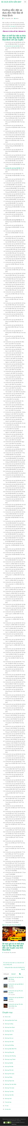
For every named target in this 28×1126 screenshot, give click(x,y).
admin (17, 18)
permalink (13, 952)
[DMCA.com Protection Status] (7, 1122)
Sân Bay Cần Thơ (9, 1031)
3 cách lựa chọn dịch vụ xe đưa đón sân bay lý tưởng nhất (13, 963)
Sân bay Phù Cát (9, 1070)
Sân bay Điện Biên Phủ (10, 1048)
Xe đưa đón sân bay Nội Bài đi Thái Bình (15, 998)
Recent (13, 974)
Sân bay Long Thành (10, 1059)
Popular (6, 974)
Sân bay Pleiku (8, 1077)
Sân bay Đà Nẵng (9, 1045)
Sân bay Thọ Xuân (9, 1088)
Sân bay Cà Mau (9, 1024)
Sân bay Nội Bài (9, 1063)
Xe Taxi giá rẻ (12, 26)
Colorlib (17, 1122)
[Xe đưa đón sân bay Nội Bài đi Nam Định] (5, 985)
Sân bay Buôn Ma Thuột (11, 1020)
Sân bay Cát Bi (8, 1034)
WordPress (14, 1124)
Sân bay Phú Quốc (9, 1073)
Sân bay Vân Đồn (9, 1095)
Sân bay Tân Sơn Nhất (10, 1084)
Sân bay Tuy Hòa (9, 1091)
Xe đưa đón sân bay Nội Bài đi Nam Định (15, 985)
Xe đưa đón (6, 952)
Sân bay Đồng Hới (9, 1052)
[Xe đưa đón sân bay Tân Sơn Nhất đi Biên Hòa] (5, 1005)
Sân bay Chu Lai (9, 1038)
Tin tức (6, 1105)
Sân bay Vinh (8, 1098)
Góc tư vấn (7, 1016)
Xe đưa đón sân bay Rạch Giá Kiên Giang (15, 978)
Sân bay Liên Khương (10, 1056)
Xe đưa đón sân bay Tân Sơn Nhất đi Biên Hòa (15, 1005)
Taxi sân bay (8, 1102)
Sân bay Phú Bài (9, 1066)
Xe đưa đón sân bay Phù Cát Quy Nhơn (15, 991)
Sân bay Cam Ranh (10, 1027)
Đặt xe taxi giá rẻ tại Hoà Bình (11, 925)
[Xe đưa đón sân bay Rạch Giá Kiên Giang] (5, 978)
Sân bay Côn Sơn (9, 1041)
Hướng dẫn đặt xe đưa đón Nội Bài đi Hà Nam (15, 968)
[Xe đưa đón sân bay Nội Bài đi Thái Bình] (5, 999)
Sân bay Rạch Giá (9, 1080)
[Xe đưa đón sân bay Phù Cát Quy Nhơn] (5, 992)
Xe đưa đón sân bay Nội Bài (12, 46)
